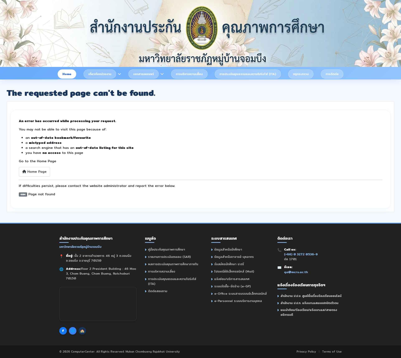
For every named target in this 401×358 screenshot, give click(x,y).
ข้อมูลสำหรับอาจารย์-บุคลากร (234, 256)
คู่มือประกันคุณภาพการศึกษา (166, 249)
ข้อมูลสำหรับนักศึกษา (228, 249)
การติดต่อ (332, 74)
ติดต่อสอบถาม (157, 291)
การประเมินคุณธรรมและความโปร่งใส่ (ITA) (248, 74)
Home (66, 74)
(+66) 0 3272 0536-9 (301, 254)
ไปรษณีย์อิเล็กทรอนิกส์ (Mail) (234, 271)
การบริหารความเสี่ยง (189, 74)
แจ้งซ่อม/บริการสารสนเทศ (231, 278)
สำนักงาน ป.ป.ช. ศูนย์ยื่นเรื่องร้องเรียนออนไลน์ (310, 295)
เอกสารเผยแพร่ (143, 74)
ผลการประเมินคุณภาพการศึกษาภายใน (173, 264)
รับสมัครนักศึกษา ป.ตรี (229, 264)
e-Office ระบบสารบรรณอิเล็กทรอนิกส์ (240, 293)
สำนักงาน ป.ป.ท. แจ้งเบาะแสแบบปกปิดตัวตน (309, 302)
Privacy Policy (306, 351)
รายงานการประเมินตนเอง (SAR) (169, 256)
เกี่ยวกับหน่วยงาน (99, 74)
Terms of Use (332, 351)
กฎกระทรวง (301, 74)
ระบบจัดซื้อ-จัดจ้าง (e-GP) (232, 286)
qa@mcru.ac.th (296, 272)
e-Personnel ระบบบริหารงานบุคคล (238, 300)
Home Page (36, 171)
